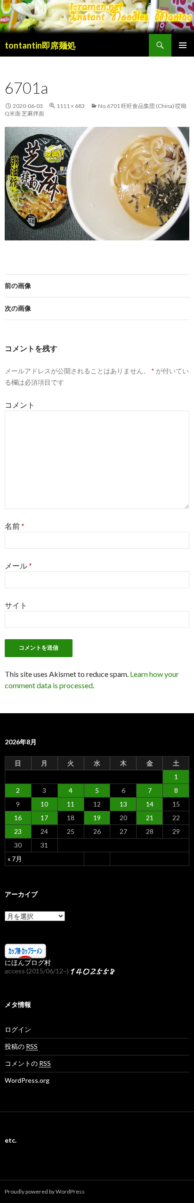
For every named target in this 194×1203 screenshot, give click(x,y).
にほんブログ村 (28, 962)
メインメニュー (182, 45)
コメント (20, 404)
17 (44, 818)
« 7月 (15, 859)
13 (123, 804)
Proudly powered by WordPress (45, 1191)
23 (18, 831)
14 (150, 804)
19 (97, 818)
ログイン (18, 1029)
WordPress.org (27, 1080)
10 (44, 804)
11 (70, 804)
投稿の (21, 1046)
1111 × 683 (71, 105)
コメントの (28, 1063)
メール (18, 565)
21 (150, 818)
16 (18, 818)
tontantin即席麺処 (40, 45)
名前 (14, 525)
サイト (16, 605)
